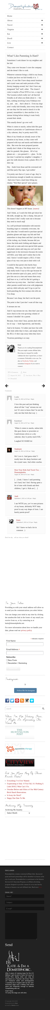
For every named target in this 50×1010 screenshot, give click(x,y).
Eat (8, 34)
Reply (32, 399)
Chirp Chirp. (12, 700)
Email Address (13, 649)
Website (13, 1005)
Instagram (28, 363)
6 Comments (14, 372)
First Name (11, 641)
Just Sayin (29, 375)
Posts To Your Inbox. (22, 700)
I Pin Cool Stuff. (17, 700)
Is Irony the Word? (14, 795)
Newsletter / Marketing (17, 663)
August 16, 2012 (16, 375)
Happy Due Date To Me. (16, 798)
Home (9, 16)
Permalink (14, 379)
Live (9, 43)
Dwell (9, 38)
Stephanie (18, 449)
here (40, 887)
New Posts (12, 660)
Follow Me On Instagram (26, 690)
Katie (24, 372)
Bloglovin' (32, 700)
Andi (16, 496)
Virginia (10, 29)
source (36, 209)
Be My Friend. (7, 700)
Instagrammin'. (27, 700)
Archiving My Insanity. (14, 810)
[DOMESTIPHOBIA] (25, 6)
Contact (10, 47)
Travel (9, 25)
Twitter (31, 361)
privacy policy (26, 630)
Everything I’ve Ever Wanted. (18, 781)
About (9, 20)
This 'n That (36, 375)
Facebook (26, 361)
